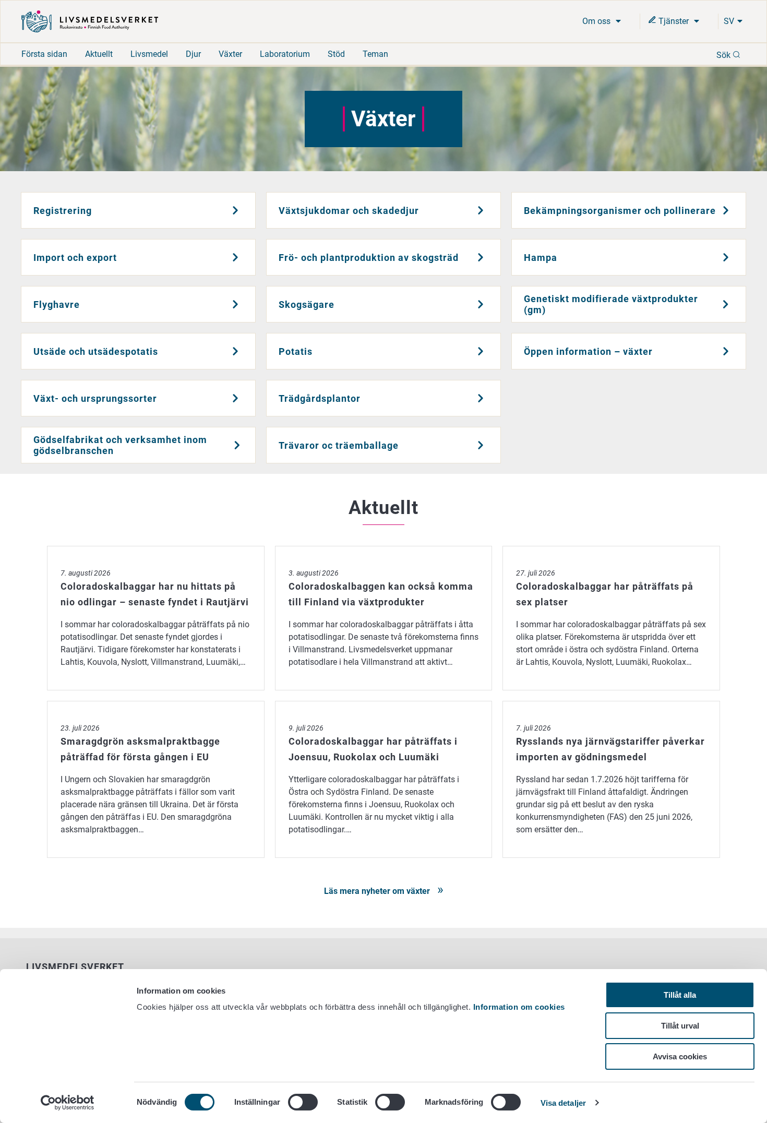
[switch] (303, 1102)
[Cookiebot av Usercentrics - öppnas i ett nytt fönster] (67, 1102)
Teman (375, 54)
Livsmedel (149, 54)
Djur (193, 54)
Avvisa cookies (680, 1056)
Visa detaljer (563, 1102)
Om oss (597, 21)
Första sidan (44, 54)
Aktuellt (99, 54)
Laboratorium (285, 54)
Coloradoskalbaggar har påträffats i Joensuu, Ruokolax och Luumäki (383, 707)
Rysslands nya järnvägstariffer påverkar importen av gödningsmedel (611, 707)
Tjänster (673, 21)
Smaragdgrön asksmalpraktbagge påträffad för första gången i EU (155, 707)
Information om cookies (519, 1006)
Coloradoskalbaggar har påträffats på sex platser (595, 552)
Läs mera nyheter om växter (378, 891)
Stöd (336, 54)
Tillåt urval (680, 1025)
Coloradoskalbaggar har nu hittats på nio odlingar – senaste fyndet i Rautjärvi (155, 552)
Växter (230, 54)
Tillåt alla (680, 994)
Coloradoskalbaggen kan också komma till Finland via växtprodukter (383, 552)
